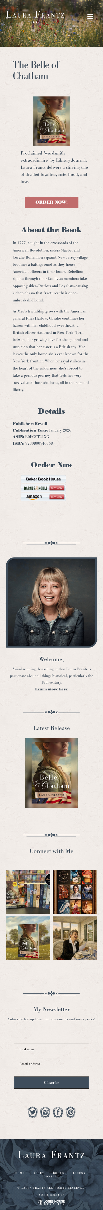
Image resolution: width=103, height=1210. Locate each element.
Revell (41, 424)
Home (20, 1173)
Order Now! (51, 202)
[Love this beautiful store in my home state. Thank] (28, 892)
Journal (80, 1173)
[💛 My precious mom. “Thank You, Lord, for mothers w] (75, 938)
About (39, 1173)
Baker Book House (43, 479)
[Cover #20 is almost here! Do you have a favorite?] (75, 892)
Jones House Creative (51, 1202)
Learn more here (51, 689)
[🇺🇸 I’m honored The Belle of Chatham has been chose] (28, 938)
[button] (90, 17)
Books (58, 1173)
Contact (51, 1176)
